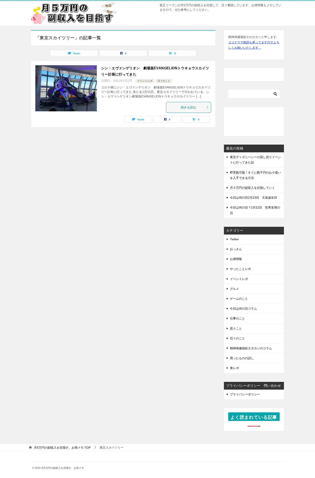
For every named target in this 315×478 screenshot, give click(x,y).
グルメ (234, 288)
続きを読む (188, 107)
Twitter (234, 239)
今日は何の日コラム (243, 308)
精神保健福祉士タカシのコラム (251, 348)
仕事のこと (237, 318)
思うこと (236, 328)
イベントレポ (145, 80)
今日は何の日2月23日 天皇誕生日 (253, 197)
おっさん (236, 249)
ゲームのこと (239, 298)
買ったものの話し (242, 358)
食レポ (234, 368)
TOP (62, 447)
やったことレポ (240, 269)
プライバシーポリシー (245, 394)
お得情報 (236, 259)
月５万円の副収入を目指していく (252, 187)
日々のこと (164, 80)
